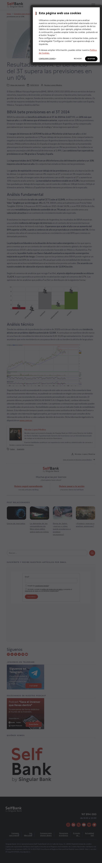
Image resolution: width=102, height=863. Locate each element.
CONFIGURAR (47, 59)
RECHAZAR (77, 59)
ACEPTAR (91, 59)
